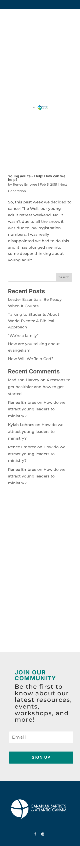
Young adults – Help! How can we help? (37, 178)
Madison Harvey (23, 380)
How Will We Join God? (31, 358)
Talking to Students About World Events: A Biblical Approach (33, 321)
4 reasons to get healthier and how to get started (39, 387)
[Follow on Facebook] (35, 834)
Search (64, 277)
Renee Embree (25, 184)
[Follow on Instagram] (43, 834)
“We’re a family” (23, 335)
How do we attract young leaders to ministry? (36, 409)
